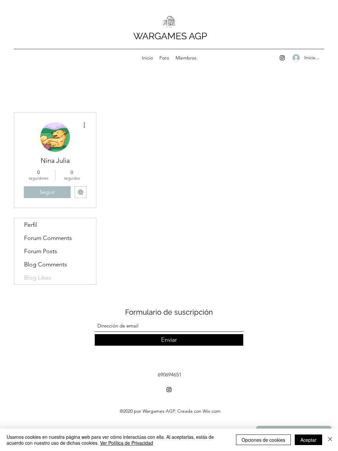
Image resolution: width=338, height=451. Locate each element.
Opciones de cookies (263, 439)
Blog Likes (37, 277)
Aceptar (308, 439)
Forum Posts (40, 251)
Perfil (30, 224)
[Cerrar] (330, 440)
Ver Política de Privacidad (126, 442)
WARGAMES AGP (170, 36)
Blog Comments (45, 264)
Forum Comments (48, 238)
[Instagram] (282, 57)
